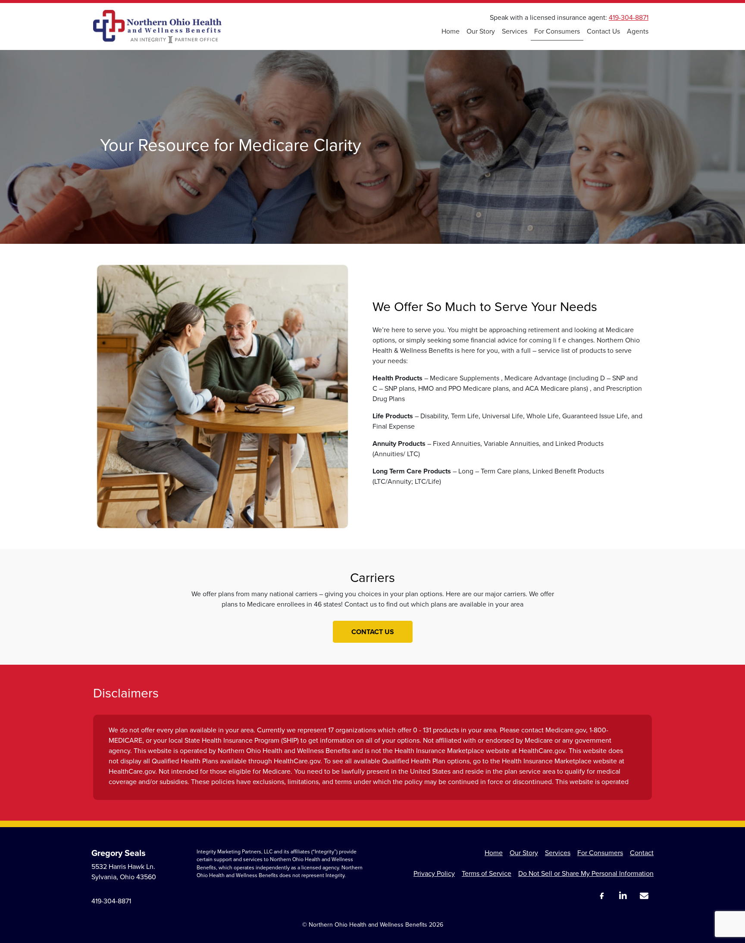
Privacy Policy (434, 873)
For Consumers (557, 31)
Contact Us (603, 31)
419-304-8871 (628, 17)
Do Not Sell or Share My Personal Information (586, 873)
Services (514, 31)
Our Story (480, 31)
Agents (637, 31)
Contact (642, 853)
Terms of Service (486, 873)
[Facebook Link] (602, 895)
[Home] (157, 26)
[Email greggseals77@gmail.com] (644, 896)
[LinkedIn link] (623, 896)
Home (450, 31)
